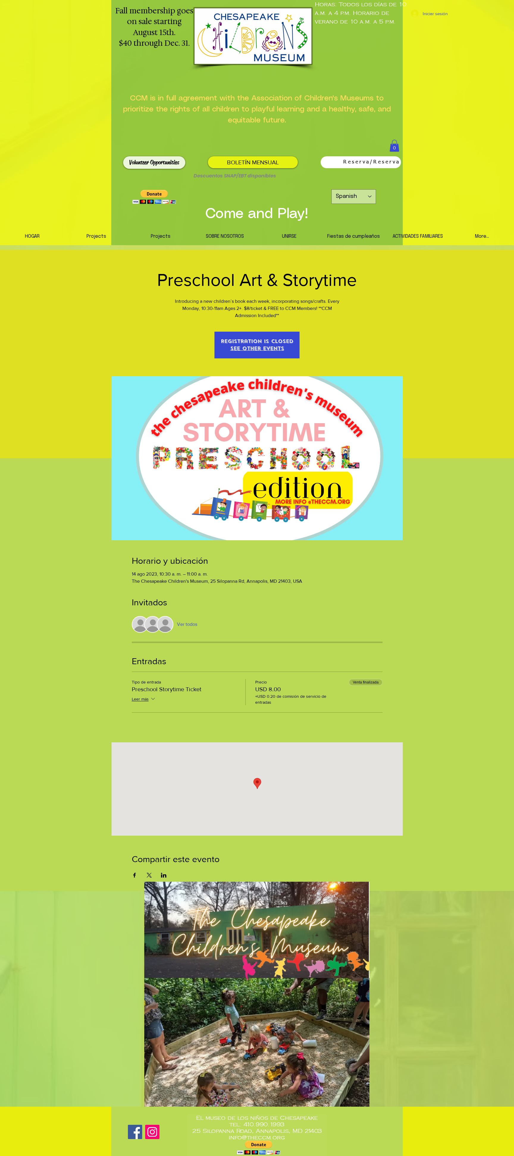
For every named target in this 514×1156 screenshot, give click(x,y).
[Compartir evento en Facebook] (134, 875)
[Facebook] (135, 1132)
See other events (257, 348)
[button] (394, 146)
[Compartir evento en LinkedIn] (164, 875)
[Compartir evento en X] (149, 875)
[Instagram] (152, 1132)
